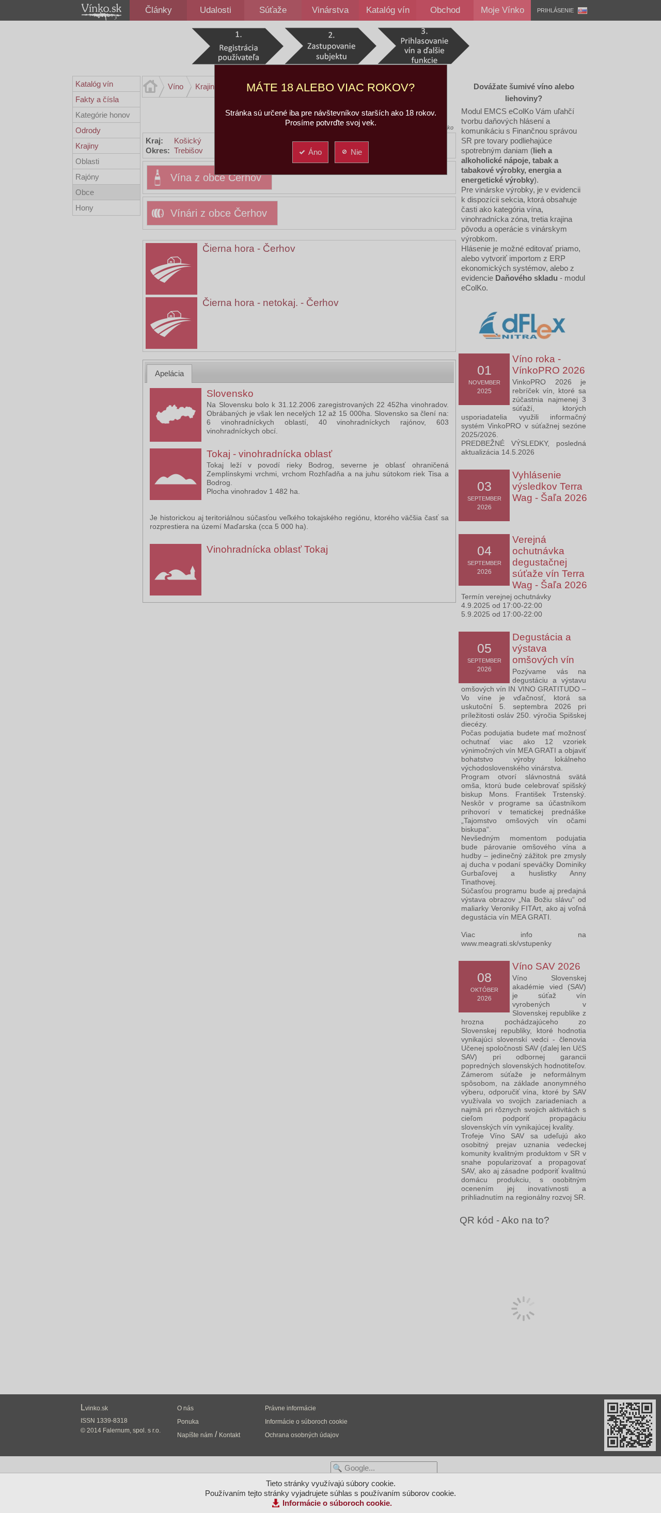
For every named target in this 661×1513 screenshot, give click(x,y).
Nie (356, 152)
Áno (315, 152)
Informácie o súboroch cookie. (337, 1503)
